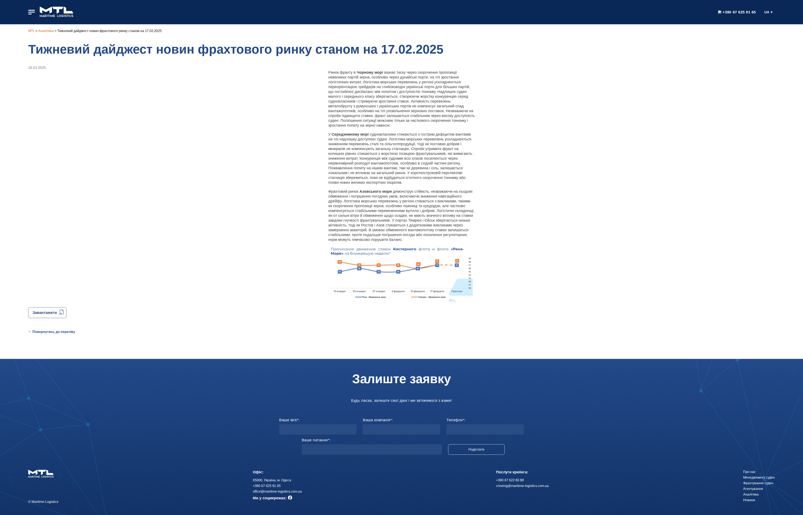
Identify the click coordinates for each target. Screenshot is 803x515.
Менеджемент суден (759, 477)
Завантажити (45, 313)
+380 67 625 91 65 (739, 12)
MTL (31, 31)
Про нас (749, 472)
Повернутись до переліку (53, 332)
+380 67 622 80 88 (510, 480)
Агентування (753, 489)
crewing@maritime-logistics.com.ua (522, 486)
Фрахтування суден (758, 483)
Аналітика (46, 31)
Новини (749, 500)
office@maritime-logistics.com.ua (277, 491)
